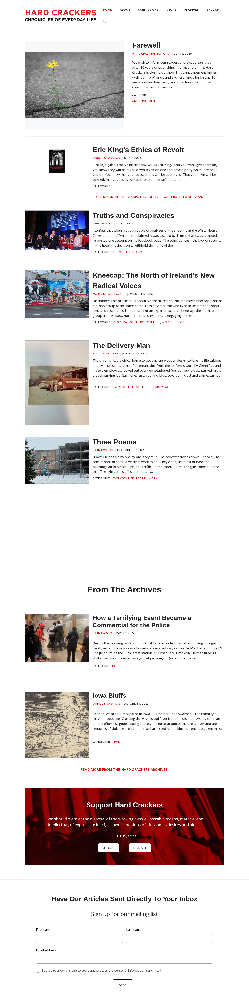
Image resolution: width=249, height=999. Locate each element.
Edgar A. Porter (105, 353)
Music (117, 322)
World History (174, 322)
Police (152, 196)
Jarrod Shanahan (106, 157)
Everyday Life (123, 387)
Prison (164, 196)
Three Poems (115, 442)
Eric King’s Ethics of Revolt (138, 150)
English (213, 10)
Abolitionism (103, 196)
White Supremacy (149, 387)
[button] (104, 21)
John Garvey (102, 223)
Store (171, 10)
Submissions (148, 10)
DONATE (140, 848)
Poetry (141, 478)
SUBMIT (108, 848)
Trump (118, 252)
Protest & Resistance (188, 196)
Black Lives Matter (130, 196)
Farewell (146, 45)
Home (107, 10)
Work (169, 387)
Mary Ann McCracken (109, 293)
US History (133, 252)
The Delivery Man (121, 345)
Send (122, 985)
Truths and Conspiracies (133, 215)
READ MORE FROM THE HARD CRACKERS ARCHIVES (124, 769)
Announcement (144, 101)
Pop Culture (150, 322)
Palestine (131, 322)
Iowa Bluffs (109, 695)
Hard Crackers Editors (150, 53)
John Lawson (103, 450)
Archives (191, 10)
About (125, 10)
